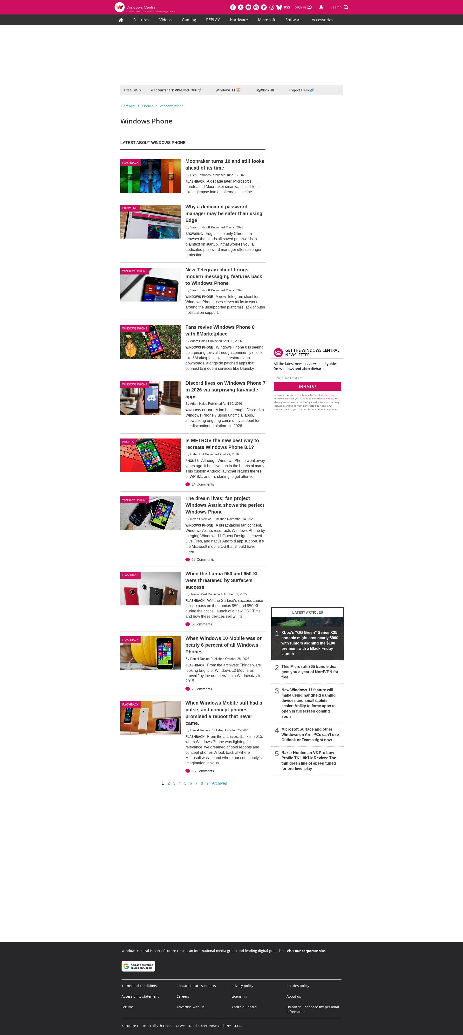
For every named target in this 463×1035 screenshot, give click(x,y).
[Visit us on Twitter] (241, 7)
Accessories (322, 19)
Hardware (239, 19)
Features (141, 19)
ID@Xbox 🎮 (264, 90)
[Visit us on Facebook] (233, 7)
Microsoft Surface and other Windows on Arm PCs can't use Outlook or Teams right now (310, 734)
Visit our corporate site (306, 950)
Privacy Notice (325, 398)
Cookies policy (297, 985)
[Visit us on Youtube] (248, 7)
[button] (339, 7)
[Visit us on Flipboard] (264, 7)
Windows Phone (171, 106)
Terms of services (320, 395)
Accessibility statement (140, 996)
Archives (219, 783)
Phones (147, 106)
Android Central (244, 1007)
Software (294, 19)
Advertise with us (190, 1007)
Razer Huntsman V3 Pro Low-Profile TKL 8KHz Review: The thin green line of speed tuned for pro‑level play (308, 761)
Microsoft (266, 19)
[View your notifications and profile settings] (321, 7)
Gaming (189, 19)
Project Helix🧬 (301, 90)
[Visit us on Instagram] (256, 7)
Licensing (239, 996)
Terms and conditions (139, 985)
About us (293, 996)
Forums (128, 1007)
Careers (183, 996)
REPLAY (213, 19)
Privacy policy (242, 985)
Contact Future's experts (196, 985)
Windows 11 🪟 (228, 90)
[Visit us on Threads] (271, 7)
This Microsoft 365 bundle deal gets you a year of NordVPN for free (309, 672)
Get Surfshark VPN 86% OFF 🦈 (176, 90)
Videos (165, 19)
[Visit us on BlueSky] (279, 7)
